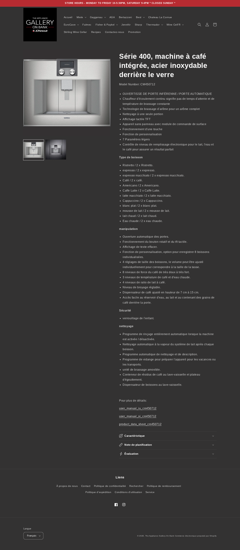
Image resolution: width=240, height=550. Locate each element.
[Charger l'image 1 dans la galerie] (33, 150)
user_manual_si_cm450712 (137, 416)
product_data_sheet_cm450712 (140, 424)
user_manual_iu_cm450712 (138, 408)
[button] (81, 17)
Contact (85, 486)
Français (31, 535)
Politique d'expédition (98, 492)
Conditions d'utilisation (128, 492)
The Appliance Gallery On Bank (159, 536)
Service (149, 492)
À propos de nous (67, 486)
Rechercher (136, 486)
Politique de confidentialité (110, 486)
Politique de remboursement (164, 486)
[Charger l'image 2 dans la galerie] (56, 150)
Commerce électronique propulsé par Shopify (196, 536)
